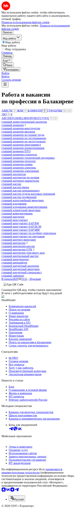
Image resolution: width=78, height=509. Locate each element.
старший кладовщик (14, 203)
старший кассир (11, 184)
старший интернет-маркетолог (20, 180)
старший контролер (13, 242)
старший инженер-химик (17, 164)
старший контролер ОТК (16, 249)
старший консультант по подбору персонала (28, 233)
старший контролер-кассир (18, 246)
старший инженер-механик (18, 131)
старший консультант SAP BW (20, 223)
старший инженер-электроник (20, 170)
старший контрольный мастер (19, 256)
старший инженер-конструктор (20, 128)
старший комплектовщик (17, 213)
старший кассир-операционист (20, 190)
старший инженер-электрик (18, 167)
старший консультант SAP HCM (21, 226)
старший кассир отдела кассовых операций (28, 193)
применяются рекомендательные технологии (31, 471)
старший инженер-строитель (19, 154)
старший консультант (14, 220)
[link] (7, 65)
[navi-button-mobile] (5, 84)
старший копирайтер (14, 262)
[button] (5, 73)
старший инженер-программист (21, 144)
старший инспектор (13, 174)
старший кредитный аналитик (20, 265)
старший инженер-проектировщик (22, 148)
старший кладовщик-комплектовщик (24, 206)
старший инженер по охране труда (22, 134)
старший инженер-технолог (18, 161)
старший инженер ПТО (16, 151)
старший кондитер (12, 216)
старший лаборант (12, 275)
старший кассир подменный (18, 197)
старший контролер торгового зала (23, 252)
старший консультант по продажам (23, 236)
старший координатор (15, 259)
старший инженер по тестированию (23, 138)
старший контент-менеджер (18, 239)
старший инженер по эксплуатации (23, 141)
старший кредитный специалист (21, 272)
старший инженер (12, 125)
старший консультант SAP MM (20, 229)
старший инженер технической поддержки (28, 157)
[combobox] (17, 498)
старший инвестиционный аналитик (24, 121)
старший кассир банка (15, 187)
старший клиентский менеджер (20, 210)
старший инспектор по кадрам (20, 177)
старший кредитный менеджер (20, 269)
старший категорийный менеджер (22, 200)
